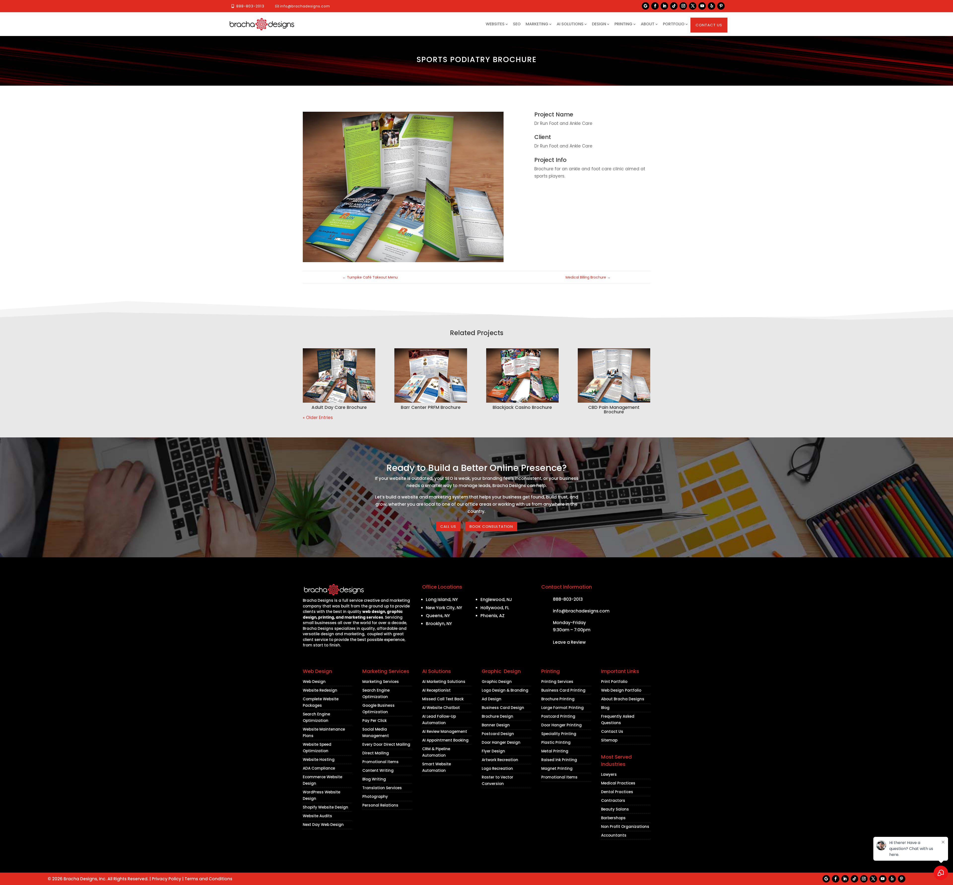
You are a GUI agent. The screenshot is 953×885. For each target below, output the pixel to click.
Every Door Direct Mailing (386, 744)
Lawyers (609, 774)
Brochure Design (497, 716)
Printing (623, 24)
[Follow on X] (692, 6)
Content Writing (378, 770)
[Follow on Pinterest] (721, 6)
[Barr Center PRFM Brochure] (430, 375)
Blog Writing (374, 779)
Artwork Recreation (500, 759)
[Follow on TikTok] (674, 6)
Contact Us (709, 25)
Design (599, 24)
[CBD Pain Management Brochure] (614, 375)
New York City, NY (444, 608)
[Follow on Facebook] (655, 6)
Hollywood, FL (494, 608)
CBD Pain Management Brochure (614, 409)
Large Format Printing (562, 707)
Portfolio (673, 24)
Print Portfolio (614, 681)
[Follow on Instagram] (683, 6)
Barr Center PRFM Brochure (431, 407)
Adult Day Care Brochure (339, 407)
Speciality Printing (558, 733)
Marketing (537, 24)
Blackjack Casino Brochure (522, 407)
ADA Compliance (319, 768)
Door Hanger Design (501, 742)
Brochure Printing (558, 699)
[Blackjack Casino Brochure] (522, 375)
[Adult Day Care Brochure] (339, 375)
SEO (517, 24)
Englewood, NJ (496, 599)
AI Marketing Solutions (443, 681)
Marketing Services (380, 681)
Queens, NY (438, 616)
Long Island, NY (442, 599)
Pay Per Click (374, 720)
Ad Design (491, 699)
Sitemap (609, 740)
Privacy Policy (166, 879)
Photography (375, 796)
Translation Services (382, 787)
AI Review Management (444, 731)
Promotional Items (380, 761)
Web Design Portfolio (621, 690)
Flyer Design (493, 751)
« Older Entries (318, 418)
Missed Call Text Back (443, 699)
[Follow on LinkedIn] (664, 6)
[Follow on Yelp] (711, 6)
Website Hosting (319, 759)
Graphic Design (497, 681)
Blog (605, 707)
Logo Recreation (497, 768)
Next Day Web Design (323, 824)
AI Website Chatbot (441, 707)
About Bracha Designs (622, 699)
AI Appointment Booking (445, 740)
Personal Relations (380, 805)
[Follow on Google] (645, 6)
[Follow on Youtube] (702, 6)
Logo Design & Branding (505, 690)
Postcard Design (498, 733)
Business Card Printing (563, 690)
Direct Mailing (375, 753)
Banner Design (496, 725)
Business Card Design (503, 707)
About (647, 24)
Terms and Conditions (208, 879)
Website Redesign (320, 690)
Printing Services (557, 681)
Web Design (314, 681)
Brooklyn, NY (439, 624)
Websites (495, 24)
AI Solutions (570, 24)
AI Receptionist (436, 690)
